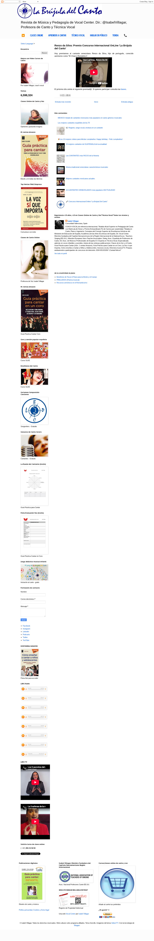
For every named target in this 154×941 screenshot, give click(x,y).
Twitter (25, 637)
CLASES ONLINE (36, 35)
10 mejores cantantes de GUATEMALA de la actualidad (86, 144)
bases (123, 89)
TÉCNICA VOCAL (78, 35)
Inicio (96, 102)
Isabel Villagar (73, 221)
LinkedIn (26, 632)
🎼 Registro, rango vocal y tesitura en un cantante (84, 128)
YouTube (26, 640)
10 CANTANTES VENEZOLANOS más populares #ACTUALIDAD (90, 190)
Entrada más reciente (63, 102)
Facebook (26, 626)
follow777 (114, 923)
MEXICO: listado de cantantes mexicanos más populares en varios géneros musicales (90, 118)
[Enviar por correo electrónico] (61, 95)
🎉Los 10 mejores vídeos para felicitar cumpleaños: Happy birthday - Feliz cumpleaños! (90, 139)
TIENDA (115, 35)
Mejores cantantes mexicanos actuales (80, 178)
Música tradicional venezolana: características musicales (87, 167)
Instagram (26, 629)
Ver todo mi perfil (60, 253)
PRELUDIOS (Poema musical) (68, 280)
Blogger (77, 925)
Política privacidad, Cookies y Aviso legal (34, 910)
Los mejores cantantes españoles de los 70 (74, 123)
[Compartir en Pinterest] (69, 95)
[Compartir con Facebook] (67, 95)
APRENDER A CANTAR (57, 35)
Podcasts (26, 634)
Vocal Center (70, 914)
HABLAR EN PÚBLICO (98, 35)
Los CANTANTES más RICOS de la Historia (82, 156)
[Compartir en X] (65, 95)
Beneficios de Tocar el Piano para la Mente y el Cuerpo (77, 277)
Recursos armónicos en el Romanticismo (72, 283)
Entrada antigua (127, 102)
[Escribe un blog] (63, 95)
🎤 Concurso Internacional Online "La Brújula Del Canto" (86, 201)
